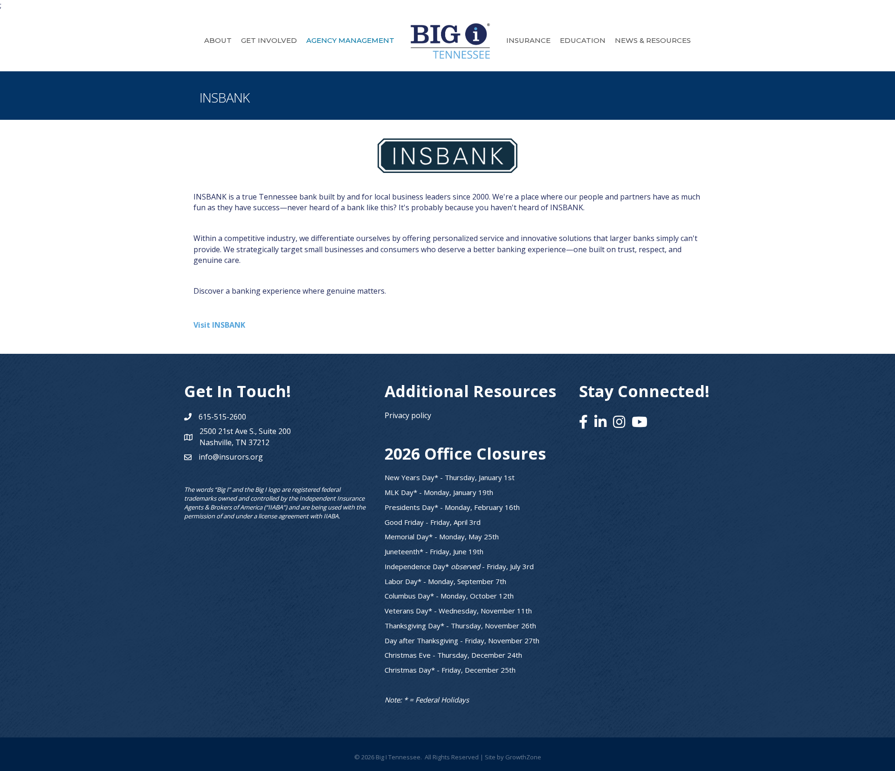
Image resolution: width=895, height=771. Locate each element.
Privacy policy (408, 415)
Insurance (528, 40)
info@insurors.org (231, 457)
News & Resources (653, 40)
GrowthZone (523, 757)
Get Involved (269, 40)
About (218, 40)
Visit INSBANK (219, 325)
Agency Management (350, 40)
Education (583, 40)
